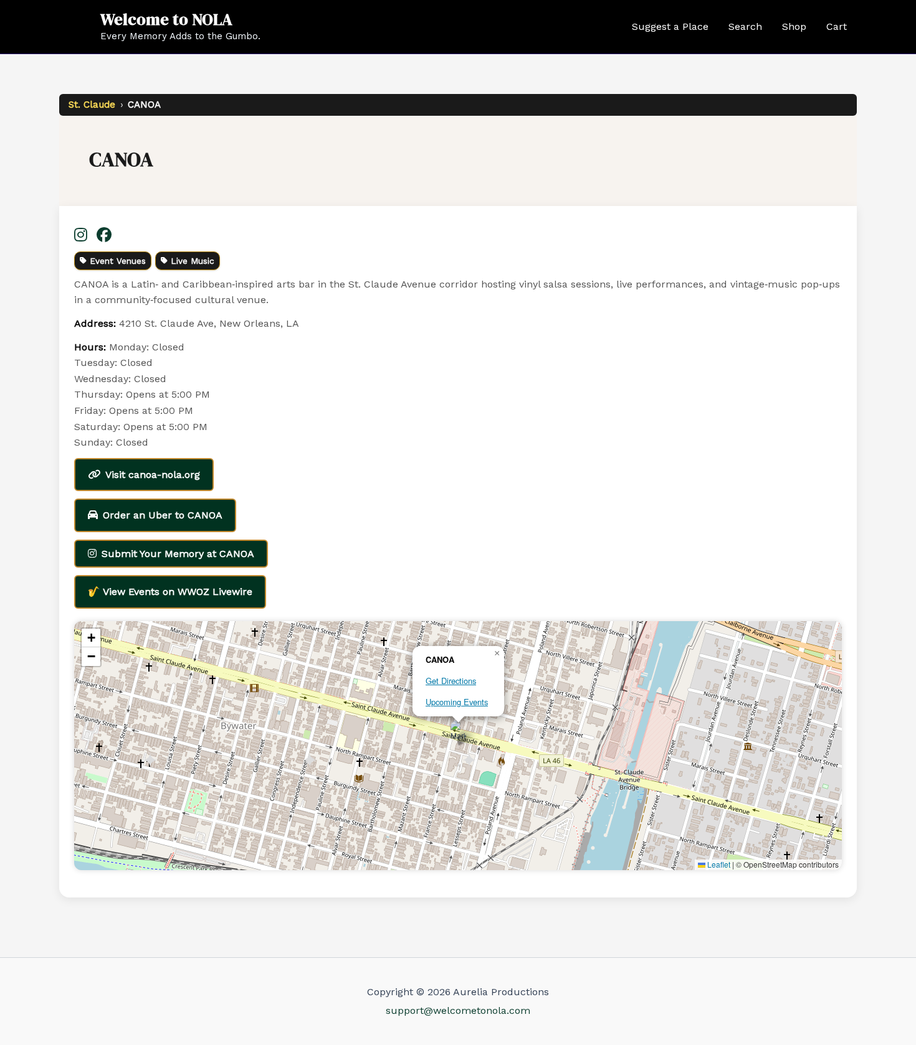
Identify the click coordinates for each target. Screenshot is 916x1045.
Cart (836, 26)
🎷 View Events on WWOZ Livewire (170, 591)
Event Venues (118, 261)
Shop (794, 26)
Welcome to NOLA (166, 19)
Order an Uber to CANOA (162, 515)
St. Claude (92, 104)
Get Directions (451, 681)
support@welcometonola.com (458, 1010)
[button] (458, 733)
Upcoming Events (457, 702)
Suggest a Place (670, 26)
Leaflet (717, 864)
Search (745, 26)
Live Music (192, 261)
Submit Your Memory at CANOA (178, 554)
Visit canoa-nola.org (152, 474)
